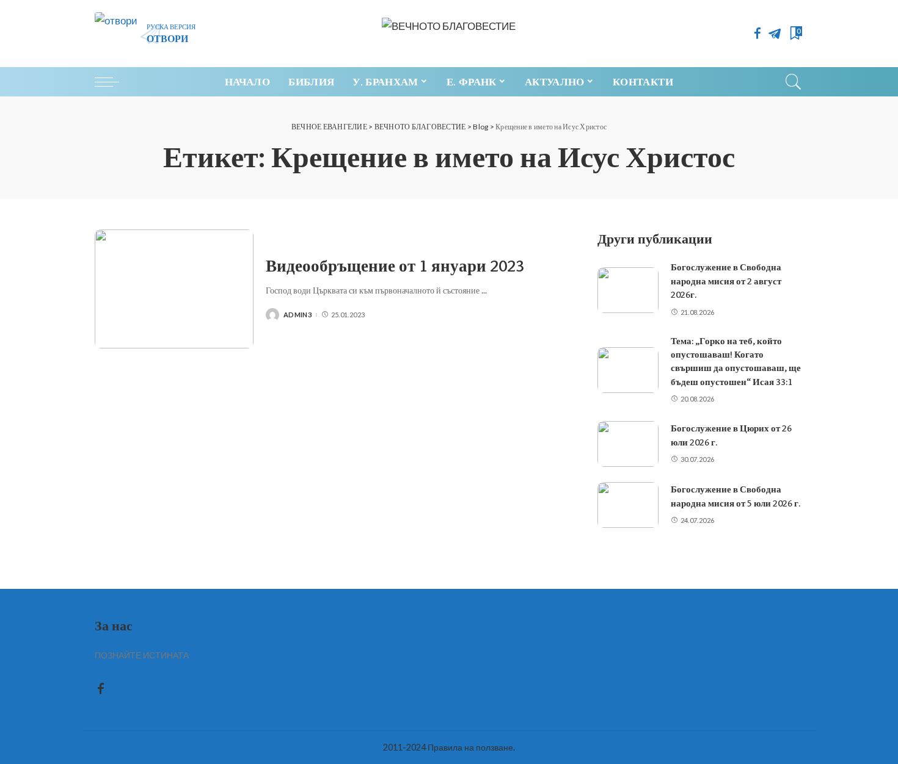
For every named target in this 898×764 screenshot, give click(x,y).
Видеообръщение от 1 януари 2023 (395, 266)
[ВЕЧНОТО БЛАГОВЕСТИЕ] (449, 34)
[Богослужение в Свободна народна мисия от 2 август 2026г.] (628, 290)
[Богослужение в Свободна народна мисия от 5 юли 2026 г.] (628, 505)
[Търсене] (793, 81)
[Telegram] (774, 33)
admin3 (297, 314)
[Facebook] (757, 33)
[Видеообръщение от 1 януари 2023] (174, 288)
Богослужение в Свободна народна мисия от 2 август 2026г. (726, 281)
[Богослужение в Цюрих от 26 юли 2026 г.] (628, 444)
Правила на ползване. (471, 747)
